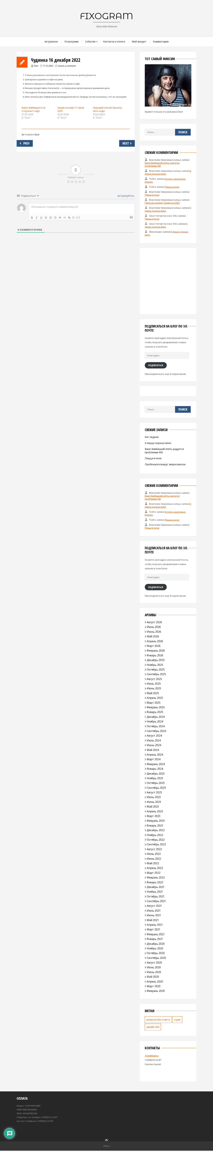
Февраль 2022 (156, 877)
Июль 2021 (154, 910)
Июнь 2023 (154, 802)
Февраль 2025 (156, 707)
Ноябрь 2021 (155, 891)
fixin (36, 65)
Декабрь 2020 (156, 944)
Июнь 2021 (154, 915)
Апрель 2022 (155, 868)
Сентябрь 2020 (156, 958)
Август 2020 (154, 962)
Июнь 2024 (154, 745)
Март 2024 (153, 759)
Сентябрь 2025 (156, 674)
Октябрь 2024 (156, 726)
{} (73, 217)
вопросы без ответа (158, 1019)
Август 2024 (154, 735)
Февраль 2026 (156, 650)
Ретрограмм (72, 41)
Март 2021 (153, 929)
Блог (37, 134)
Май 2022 (153, 863)
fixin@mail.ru (151, 1055)
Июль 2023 (154, 797)
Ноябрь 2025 (155, 665)
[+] (78, 217)
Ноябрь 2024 (155, 721)
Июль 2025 (154, 683)
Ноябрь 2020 (155, 948)
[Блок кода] (64, 218)
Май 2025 (153, 693)
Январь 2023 (155, 825)
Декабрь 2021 (156, 887)
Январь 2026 (155, 655)
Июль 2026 (154, 627)
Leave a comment (67, 65)
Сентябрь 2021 (156, 901)
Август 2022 (154, 849)
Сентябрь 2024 (156, 731)
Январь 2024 (155, 769)
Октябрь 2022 (156, 839)
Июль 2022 (154, 854)
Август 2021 (154, 906)
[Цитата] (60, 218)
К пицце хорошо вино (158, 443)
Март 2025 (153, 702)
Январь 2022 (155, 882)
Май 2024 (153, 750)
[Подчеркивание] (41, 218)
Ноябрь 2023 (155, 778)
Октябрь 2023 (156, 783)
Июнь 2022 (154, 858)
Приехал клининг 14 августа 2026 (162, 202)
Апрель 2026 (155, 641)
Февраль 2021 (156, 934)
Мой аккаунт (139, 41)
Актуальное (51, 41)
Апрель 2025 (155, 698)
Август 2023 (154, 792)
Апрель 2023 (155, 811)
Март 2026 (153, 646)
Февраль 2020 (156, 991)
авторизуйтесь (125, 195)
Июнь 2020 (154, 972)
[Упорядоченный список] (50, 218)
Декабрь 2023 (156, 773)
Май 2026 (153, 636)
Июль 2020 (154, 967)
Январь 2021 (155, 939)
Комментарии (161, 41)
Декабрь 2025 (156, 660)
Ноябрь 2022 (155, 835)
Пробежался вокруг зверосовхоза (165, 464)
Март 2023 (153, 816)
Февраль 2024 (156, 764)
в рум (177, 1019)
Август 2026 (154, 622)
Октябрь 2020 (156, 953)
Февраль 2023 (156, 821)
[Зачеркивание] (46, 218)
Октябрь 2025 (156, 669)
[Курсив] (36, 218)
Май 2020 (153, 977)
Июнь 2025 (154, 688)
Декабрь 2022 (156, 830)
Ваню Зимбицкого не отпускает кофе (33, 109)
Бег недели (152, 437)
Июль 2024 (154, 740)
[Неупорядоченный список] (55, 218)
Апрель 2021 (155, 925)
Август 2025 (154, 679)
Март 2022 (153, 873)
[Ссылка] (69, 218)
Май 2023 (153, 806)
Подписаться (155, 365)
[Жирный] (32, 218)
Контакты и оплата (114, 41)
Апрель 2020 (155, 981)
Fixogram (106, 16)
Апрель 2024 (155, 754)
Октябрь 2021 (156, 896)
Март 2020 (153, 986)
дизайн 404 (153, 1026)
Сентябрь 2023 (156, 788)
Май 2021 (153, 920)
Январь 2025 (155, 712)
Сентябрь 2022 (156, 844)
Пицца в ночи (172, 186)
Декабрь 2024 (156, 717)
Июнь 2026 (154, 632)
